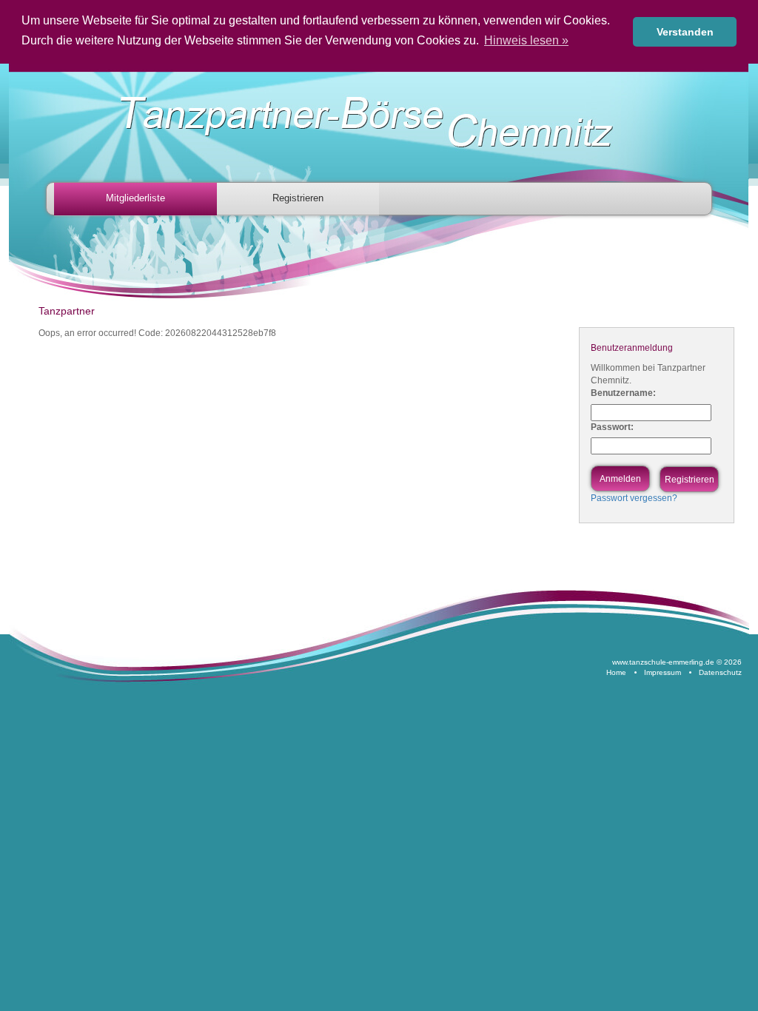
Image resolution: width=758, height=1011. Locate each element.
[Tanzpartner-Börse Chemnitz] (382, 123)
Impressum (662, 672)
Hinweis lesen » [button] (526, 40)
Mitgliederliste (135, 198)
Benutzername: (623, 393)
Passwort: (612, 427)
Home (616, 672)
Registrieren (297, 198)
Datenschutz (720, 672)
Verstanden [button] (685, 32)
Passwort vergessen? (634, 498)
